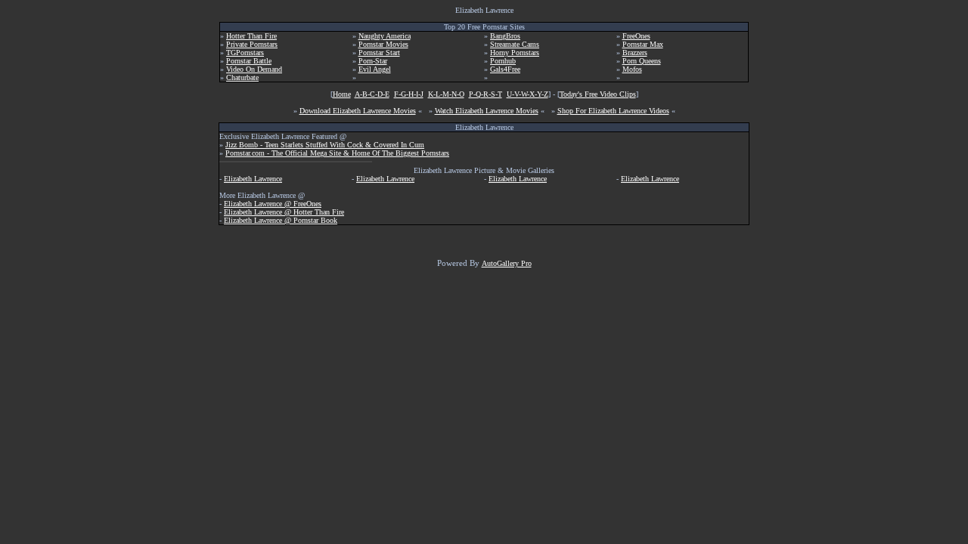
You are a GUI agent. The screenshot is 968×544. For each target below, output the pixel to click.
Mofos (632, 69)
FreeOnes (636, 36)
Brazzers (634, 52)
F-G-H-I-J (409, 94)
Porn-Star (372, 61)
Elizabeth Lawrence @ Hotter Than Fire (284, 212)
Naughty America (384, 36)
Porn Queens (641, 61)
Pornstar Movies (383, 44)
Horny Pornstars (514, 52)
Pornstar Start (379, 52)
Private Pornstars (252, 44)
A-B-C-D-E (372, 94)
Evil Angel (374, 69)
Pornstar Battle (248, 61)
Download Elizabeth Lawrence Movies (357, 111)
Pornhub (503, 61)
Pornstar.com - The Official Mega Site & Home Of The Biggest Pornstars (337, 153)
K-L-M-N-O (446, 94)
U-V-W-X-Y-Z (527, 94)
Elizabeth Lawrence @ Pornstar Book (280, 220)
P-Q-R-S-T (485, 94)
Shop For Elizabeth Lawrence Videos (613, 111)
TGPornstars (245, 52)
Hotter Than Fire (251, 36)
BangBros (505, 36)
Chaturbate (242, 77)
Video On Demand (254, 69)
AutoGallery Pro (507, 263)
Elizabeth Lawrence (253, 179)
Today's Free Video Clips (598, 94)
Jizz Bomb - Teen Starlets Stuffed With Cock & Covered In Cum (324, 145)
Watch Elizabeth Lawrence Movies (486, 111)
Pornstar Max (642, 44)
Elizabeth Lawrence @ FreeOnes (272, 203)
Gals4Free (505, 69)
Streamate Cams (514, 44)
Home (342, 94)
